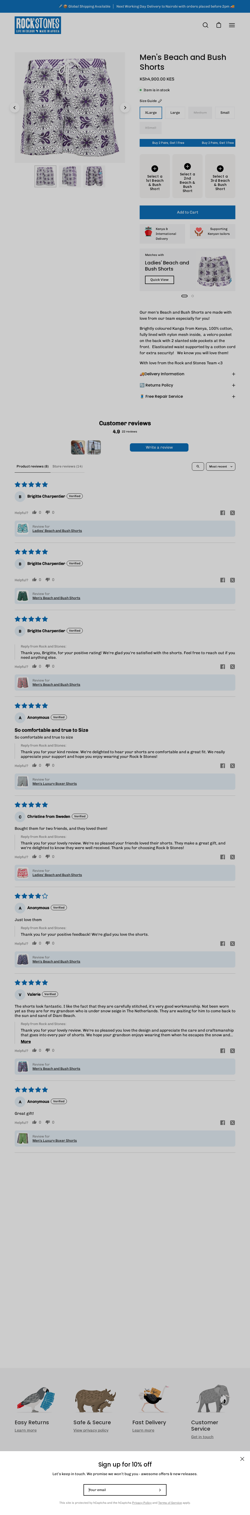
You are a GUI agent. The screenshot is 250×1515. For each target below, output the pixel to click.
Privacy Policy (142, 1502)
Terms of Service (170, 1502)
